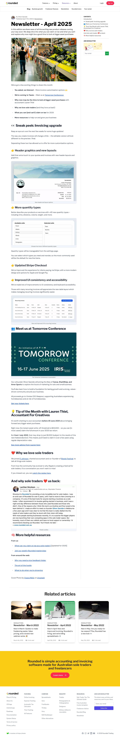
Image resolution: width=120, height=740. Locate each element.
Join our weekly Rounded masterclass (30, 551)
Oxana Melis (29, 578)
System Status (11, 718)
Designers (62, 706)
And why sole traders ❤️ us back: (94, 33)
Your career (88, 9)
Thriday (44, 708)
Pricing (55, 3)
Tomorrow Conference (54, 95)
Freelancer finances (52, 9)
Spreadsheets (46, 697)
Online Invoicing (29, 697)
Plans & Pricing (11, 697)
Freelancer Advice (83, 708)
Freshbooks (45, 704)
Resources (65, 3)
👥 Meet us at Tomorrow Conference (96, 24)
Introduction (88, 19)
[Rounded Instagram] (86, 733)
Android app (11, 708)
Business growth (37, 9)
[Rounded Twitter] (88, 733)
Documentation (12, 715)
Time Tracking (28, 710)
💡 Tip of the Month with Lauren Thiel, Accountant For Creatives (96, 27)
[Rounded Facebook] (83, 733)
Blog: (29, 9)
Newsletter (80, 716)
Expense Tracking (29, 701)
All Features (28, 713)
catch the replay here (42, 473)
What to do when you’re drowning (29, 570)
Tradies (61, 697)
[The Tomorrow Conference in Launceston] (43, 354)
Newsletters (65, 9)
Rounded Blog (81, 712)
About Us (9, 701)
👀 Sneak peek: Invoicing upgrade (95, 21)
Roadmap (10, 711)
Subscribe (104, 708)
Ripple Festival (67, 459)
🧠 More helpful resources (92, 36)
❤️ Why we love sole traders (93, 31)
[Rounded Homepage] (12, 3)
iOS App (9, 704)
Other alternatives (47, 718)
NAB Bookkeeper (47, 715)
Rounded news (76, 9)
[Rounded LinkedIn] (91, 733)
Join (107, 53)
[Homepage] (14, 693)
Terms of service (12, 722)
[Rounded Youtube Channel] (94, 733)
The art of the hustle (23, 565)
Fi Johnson (24, 459)
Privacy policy (11, 725)
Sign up (110, 3)
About (76, 3)
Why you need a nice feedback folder (30, 560)
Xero (43, 701)
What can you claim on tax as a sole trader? (33, 546)
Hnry (43, 711)
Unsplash (41, 578)
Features (45, 3)
